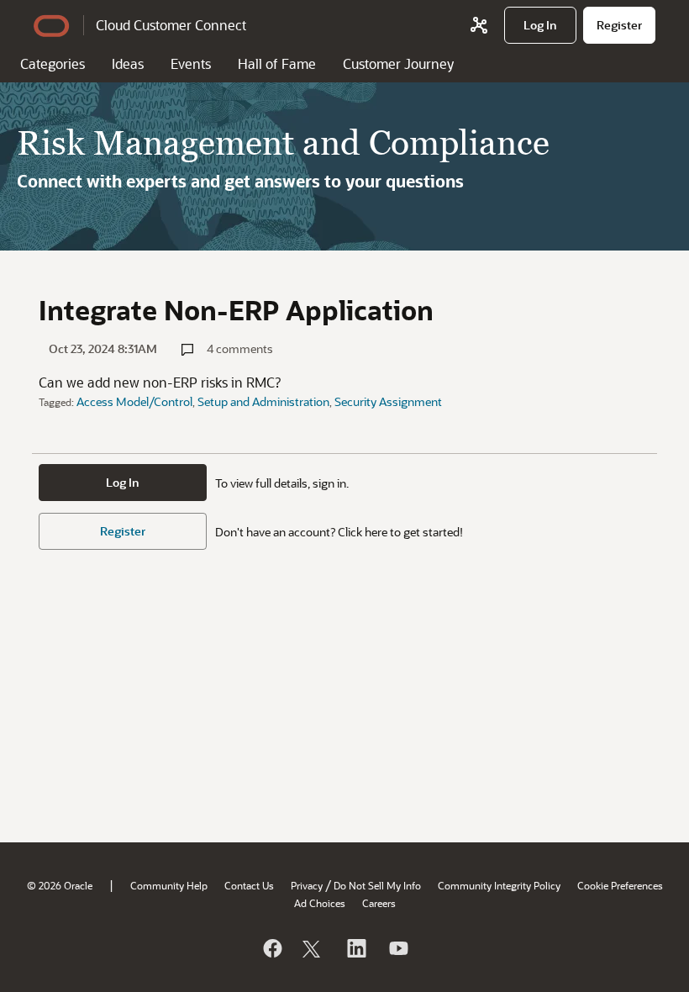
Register (122, 531)
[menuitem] (540, 25)
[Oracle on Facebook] (271, 948)
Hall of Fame (277, 63)
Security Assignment (388, 401)
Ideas (128, 63)
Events (191, 63)
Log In (122, 482)
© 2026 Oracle (59, 885)
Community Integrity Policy (499, 885)
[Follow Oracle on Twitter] (313, 948)
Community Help (169, 885)
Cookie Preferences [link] (620, 885)
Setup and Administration (263, 401)
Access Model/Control (134, 401)
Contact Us (249, 885)
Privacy (307, 885)
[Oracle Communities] (479, 25)
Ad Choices (319, 903)
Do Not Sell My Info (377, 885)
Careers (379, 903)
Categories (52, 63)
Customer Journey (398, 63)
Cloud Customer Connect (171, 25)
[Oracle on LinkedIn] (355, 948)
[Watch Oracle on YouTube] (397, 948)
